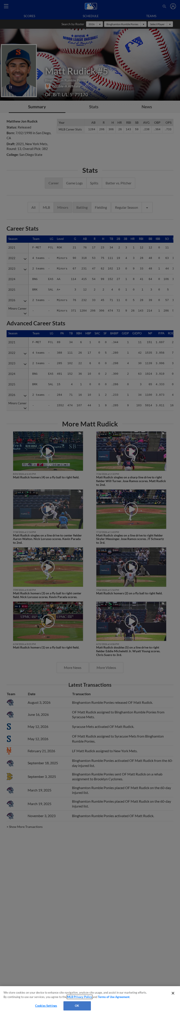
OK (77, 1005)
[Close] (173, 993)
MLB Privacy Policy (79, 997)
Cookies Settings (46, 1005)
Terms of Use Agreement (114, 997)
